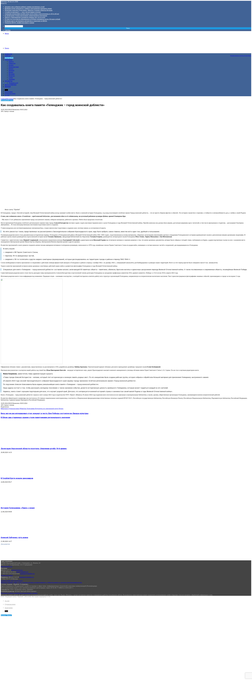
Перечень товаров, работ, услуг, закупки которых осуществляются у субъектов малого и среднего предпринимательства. (41, 582)
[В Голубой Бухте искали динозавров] (20, 474)
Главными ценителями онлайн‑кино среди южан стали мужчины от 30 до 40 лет (32, 14)
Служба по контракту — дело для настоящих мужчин (23, 12)
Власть (11, 68)
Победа (11, 61)
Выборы (11, 70)
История (11, 74)
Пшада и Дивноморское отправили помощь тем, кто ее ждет (25, 17)
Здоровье (12, 79)
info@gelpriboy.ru (6, 566)
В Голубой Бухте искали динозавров (17, 478)
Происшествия (14, 67)
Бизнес (11, 72)
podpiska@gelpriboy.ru (26, 577)
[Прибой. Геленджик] (16, 45)
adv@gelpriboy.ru (17, 570)
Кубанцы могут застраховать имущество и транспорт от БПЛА (26, 21)
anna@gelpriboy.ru (22, 572)
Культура (12, 76)
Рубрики (8, 60)
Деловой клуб (13, 83)
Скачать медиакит (7, 575)
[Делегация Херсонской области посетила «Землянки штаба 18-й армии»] (20, 445)
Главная (3, 98)
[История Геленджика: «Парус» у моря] (20, 504)
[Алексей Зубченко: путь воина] (20, 534)
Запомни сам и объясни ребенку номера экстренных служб (24, 7)
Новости (8, 54)
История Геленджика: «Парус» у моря (18, 508)
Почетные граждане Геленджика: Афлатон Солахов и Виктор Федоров (28, 10)
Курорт (11, 65)
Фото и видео (10, 85)
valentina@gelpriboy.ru (27, 573)
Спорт (11, 77)
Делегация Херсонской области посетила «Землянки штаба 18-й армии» (34, 448)
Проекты (8, 81)
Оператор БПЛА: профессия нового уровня (19, 23)
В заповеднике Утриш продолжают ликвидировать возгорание (26, 15)
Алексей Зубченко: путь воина (14, 537)
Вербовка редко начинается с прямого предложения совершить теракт (28, 8)
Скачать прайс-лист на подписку (12, 581)
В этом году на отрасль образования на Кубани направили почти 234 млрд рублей (32, 19)
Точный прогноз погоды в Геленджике (240, 55)
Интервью (9, 58)
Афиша (8, 87)
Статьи (8, 56)
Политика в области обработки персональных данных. (19, 593)
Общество (12, 63)
